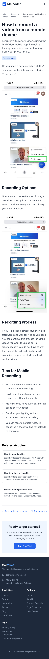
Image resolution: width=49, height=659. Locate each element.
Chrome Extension (35, 603)
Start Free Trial (25, 546)
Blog (4, 611)
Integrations (7, 603)
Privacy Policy (8, 627)
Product (6, 599)
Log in (29, 595)
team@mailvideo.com (16, 575)
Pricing (5, 607)
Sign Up (30, 599)
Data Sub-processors (12, 638)
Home (5, 595)
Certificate (7, 615)
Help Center (32, 611)
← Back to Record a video (14, 511)
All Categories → (39, 511)
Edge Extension (34, 607)
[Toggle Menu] (44, 4)
